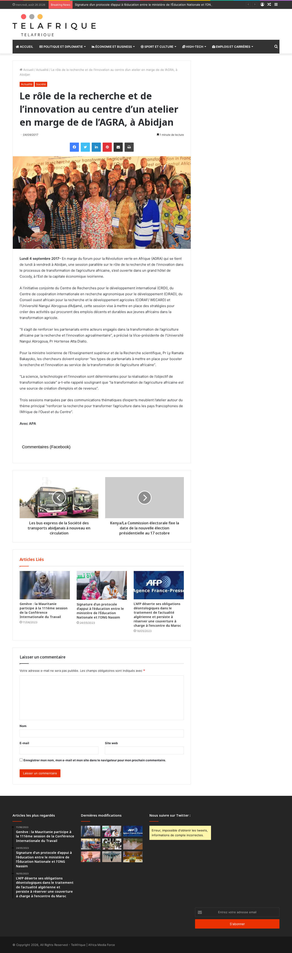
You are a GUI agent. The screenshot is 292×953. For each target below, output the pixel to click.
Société (41, 84)
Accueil (26, 46)
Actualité (42, 70)
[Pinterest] (107, 147)
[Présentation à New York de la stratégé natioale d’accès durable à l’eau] (90, 856)
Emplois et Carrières (232, 46)
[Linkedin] (96, 147)
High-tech (194, 46)
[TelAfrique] (55, 24)
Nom (23, 726)
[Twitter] (85, 147)
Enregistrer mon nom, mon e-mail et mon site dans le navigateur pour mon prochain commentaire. (94, 760)
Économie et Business (113, 46)
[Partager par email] (118, 147)
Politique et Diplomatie (63, 46)
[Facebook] (74, 147)
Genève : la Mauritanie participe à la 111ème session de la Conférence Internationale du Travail (44, 610)
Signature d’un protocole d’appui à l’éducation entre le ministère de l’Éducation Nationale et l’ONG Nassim (149, 4)
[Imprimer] (129, 147)
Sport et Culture (158, 46)
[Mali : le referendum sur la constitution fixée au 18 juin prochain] (112, 844)
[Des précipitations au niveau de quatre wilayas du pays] (133, 844)
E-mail (24, 743)
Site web (111, 743)
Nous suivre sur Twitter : (169, 815)
